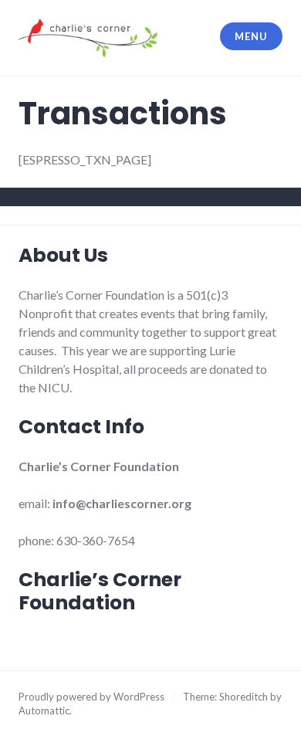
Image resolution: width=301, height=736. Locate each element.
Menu (251, 36)
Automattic (44, 710)
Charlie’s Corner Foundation (100, 591)
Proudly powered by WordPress (91, 696)
